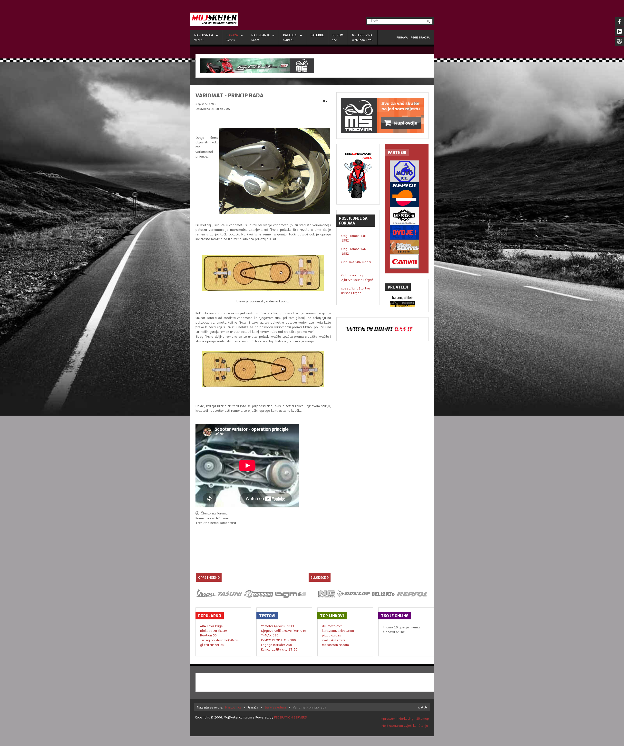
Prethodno (210, 578)
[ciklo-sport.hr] (407, 216)
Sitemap (422, 718)
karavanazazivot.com (338, 631)
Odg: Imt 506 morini (356, 262)
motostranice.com (335, 645)
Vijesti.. (199, 40)
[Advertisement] (263, 564)
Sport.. (255, 40)
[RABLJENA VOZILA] (407, 232)
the (334, 40)
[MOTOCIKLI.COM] (407, 304)
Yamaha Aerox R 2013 (277, 626)
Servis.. (231, 40)
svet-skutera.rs (333, 640)
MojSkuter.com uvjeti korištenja (404, 725)
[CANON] (407, 261)
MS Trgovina (362, 35)
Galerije (317, 35)
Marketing (406, 718)
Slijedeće (319, 578)
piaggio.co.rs (331, 635)
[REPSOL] (407, 194)
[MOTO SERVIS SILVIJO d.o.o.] (407, 247)
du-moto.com (332, 626)
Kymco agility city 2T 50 (279, 649)
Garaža (232, 35)
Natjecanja (260, 35)
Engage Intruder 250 (276, 645)
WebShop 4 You (362, 40)
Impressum (388, 718)
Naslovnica (203, 35)
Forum (337, 35)
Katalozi (290, 35)
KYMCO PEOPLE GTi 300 (278, 640)
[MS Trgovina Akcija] (314, 65)
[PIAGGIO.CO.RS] (407, 298)
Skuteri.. (288, 40)
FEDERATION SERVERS (290, 717)
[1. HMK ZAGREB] (407, 171)
